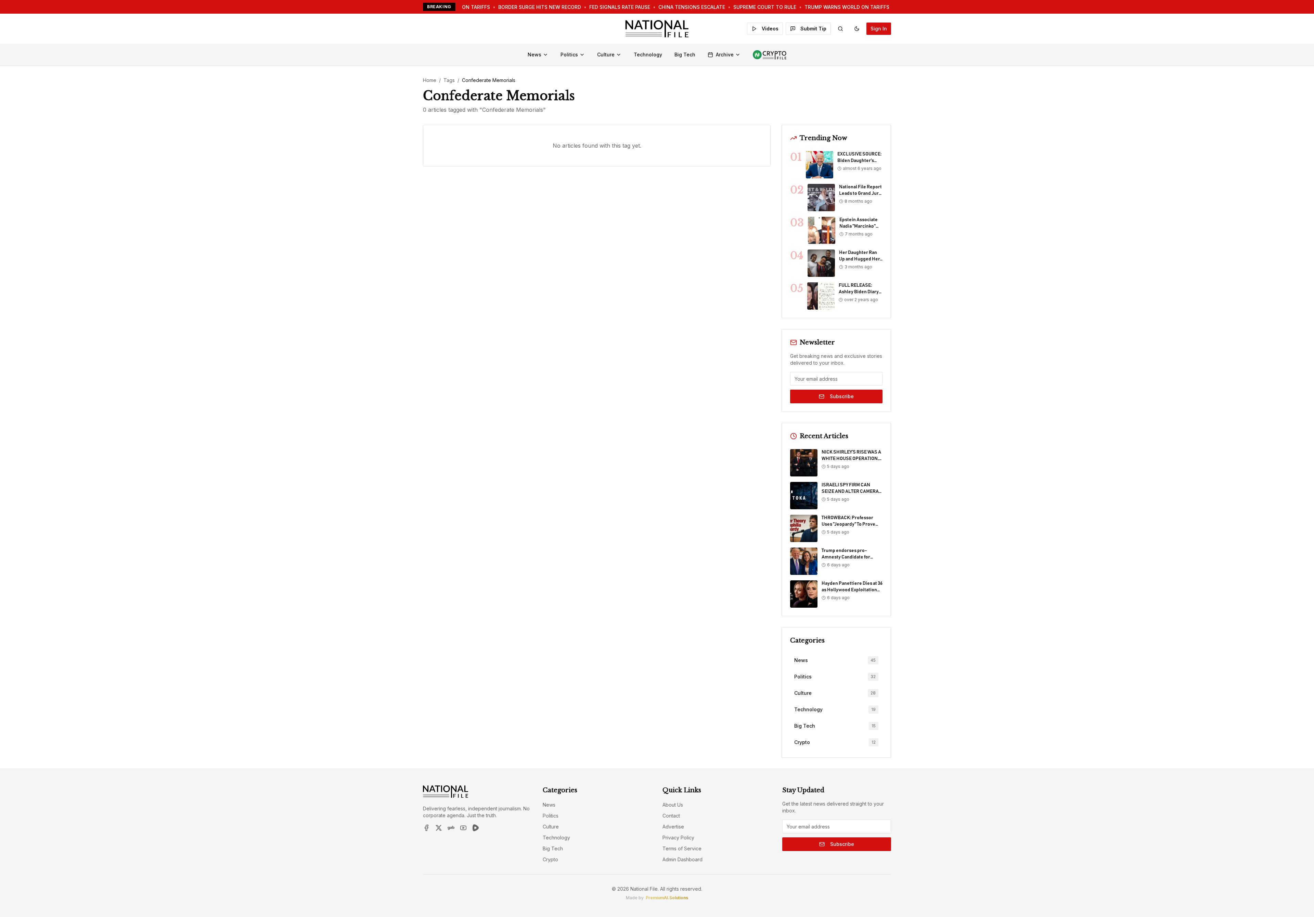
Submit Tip (813, 28)
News (534, 54)
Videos (770, 28)
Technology (648, 54)
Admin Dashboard (682, 859)
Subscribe (842, 396)
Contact (671, 816)
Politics (569, 54)
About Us (672, 805)
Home (429, 80)
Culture (606, 54)
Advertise (673, 827)
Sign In (879, 28)
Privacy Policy (678, 837)
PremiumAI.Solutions (667, 897)
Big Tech (684, 54)
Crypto (550, 859)
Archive (725, 54)
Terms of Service (681, 848)
